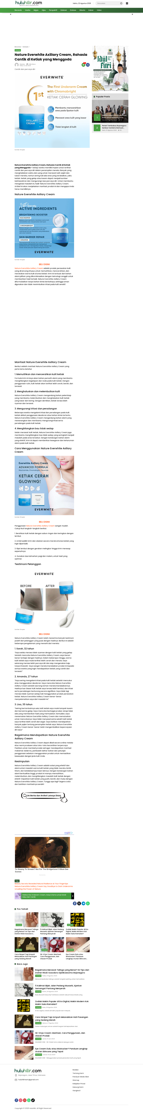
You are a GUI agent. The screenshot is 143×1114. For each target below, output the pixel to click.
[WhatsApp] (88, 903)
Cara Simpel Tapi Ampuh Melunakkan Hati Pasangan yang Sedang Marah (26, 956)
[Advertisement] (71, 29)
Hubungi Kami (78, 1087)
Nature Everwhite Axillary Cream (29, 268)
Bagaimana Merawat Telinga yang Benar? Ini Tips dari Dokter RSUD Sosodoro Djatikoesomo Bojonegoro (26, 931)
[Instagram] (20, 1100)
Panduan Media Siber (81, 1077)
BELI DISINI (44, 264)
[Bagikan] (88, 65)
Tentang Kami (78, 1073)
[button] (121, 3)
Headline (70, 950)
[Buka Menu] (127, 3)
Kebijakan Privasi (79, 1084)
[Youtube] (24, 1100)
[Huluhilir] (29, 3)
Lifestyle (17, 50)
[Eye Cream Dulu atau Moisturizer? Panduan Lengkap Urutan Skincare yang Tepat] (78, 944)
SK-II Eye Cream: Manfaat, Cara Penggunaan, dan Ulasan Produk (50, 956)
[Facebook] (75, 903)
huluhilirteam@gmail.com (28, 1080)
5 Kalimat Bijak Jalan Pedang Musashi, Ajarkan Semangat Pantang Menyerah (52, 931)
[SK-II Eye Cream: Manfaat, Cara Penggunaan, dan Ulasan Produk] (52, 944)
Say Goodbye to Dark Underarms (58, 886)
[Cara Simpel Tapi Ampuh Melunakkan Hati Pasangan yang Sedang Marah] (26, 944)
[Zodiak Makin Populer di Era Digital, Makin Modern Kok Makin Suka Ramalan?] (78, 919)
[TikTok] (33, 1100)
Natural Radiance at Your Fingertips (52, 883)
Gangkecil (76, 1090)
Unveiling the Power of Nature (28, 889)
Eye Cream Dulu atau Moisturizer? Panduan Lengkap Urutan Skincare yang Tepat (76, 956)
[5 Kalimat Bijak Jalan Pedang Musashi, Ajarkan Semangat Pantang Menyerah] (52, 919)
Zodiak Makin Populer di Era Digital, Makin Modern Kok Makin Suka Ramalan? (77, 931)
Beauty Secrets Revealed (26, 883)
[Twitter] (79, 903)
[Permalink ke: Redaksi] (17, 65)
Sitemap (76, 1080)
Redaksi (22, 64)
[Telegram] (83, 903)
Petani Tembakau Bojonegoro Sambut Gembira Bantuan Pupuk (114, 127)
